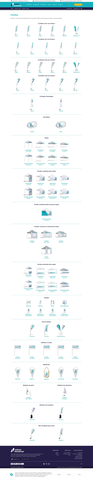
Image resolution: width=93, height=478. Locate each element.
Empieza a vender (25, 8)
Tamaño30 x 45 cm (32, 357)
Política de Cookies (41, 476)
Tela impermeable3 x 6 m (64, 164)
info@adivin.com (76, 8)
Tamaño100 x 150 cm (75, 357)
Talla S (16, 35)
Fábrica (12, 8)
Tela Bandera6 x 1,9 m (64, 184)
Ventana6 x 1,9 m (61, 241)
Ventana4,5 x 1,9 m (46, 241)
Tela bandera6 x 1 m (64, 277)
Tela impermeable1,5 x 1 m (28, 289)
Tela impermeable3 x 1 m (40, 291)
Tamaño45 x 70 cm (46, 357)
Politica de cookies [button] (78, 456)
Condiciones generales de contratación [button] (77, 454)
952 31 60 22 (25, 459)
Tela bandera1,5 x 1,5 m (28, 150)
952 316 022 (69, 8)
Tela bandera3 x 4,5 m (52, 150)
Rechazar (69, 474)
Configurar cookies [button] (78, 457)
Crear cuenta (78, 6)
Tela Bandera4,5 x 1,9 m (52, 184)
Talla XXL (64, 35)
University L (75, 379)
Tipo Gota (32, 336)
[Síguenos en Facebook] (46, 464)
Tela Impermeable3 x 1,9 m (40, 197)
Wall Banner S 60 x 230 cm (28, 315)
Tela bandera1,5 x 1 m (28, 275)
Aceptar (79, 474)
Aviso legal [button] (80, 452)
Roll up (52, 306)
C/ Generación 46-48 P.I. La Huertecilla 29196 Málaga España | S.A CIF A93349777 (70, 467)
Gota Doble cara (61, 336)
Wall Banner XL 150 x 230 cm (65, 315)
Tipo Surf (46, 336)
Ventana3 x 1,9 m (32, 241)
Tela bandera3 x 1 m (40, 277)
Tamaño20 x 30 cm (17, 357)
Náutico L (32, 379)
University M (61, 379)
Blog (57, 455)
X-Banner (40, 306)
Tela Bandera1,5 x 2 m (28, 184)
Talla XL (52, 35)
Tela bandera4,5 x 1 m (52, 277)
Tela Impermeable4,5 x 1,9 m (52, 197)
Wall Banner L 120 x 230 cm (52, 315)
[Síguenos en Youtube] (44, 464)
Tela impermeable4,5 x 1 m (52, 291)
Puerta (46, 257)
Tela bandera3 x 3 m (40, 150)
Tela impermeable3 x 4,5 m (52, 164)
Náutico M (17, 379)
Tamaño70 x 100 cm (61, 357)
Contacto (56, 453)
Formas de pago (67, 452)
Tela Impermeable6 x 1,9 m (64, 197)
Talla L (40, 35)
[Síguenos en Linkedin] (49, 464)
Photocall (28, 306)
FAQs (69, 455)
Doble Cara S (76, 35)
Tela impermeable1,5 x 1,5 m (28, 164)
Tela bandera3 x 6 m (64, 150)
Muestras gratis (18, 8)
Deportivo (46, 379)
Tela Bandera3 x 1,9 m (40, 184)
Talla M (28, 35)
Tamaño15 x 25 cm (64, 398)
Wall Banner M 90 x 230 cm (40, 315)
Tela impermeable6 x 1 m (64, 291)
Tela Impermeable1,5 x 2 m (28, 197)
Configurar (59, 474)
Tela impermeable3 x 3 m (40, 164)
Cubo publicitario (64, 306)
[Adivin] (16, 4)
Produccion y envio (66, 453)
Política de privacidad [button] (78, 458)
